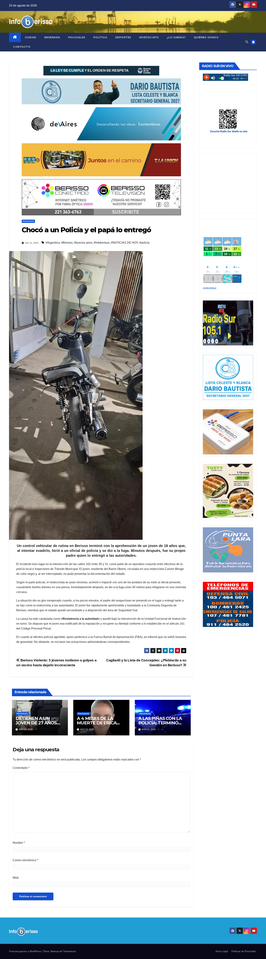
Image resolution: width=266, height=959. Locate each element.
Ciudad (30, 37)
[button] (246, 41)
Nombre (19, 842)
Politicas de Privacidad (243, 951)
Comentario (21, 767)
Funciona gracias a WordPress (25, 951)
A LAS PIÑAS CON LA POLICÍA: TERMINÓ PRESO (160, 723)
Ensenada (52, 37)
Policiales (76, 37)
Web (16, 877)
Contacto (21, 46)
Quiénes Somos (206, 37)
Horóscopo (149, 37)
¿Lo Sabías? (176, 37)
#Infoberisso (101, 242)
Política (100, 37)
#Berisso (67, 242)
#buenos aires (83, 242)
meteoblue (209, 288)
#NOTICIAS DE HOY (124, 242)
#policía (144, 242)
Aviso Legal (222, 951)
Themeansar (69, 951)
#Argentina (53, 242)
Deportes (123, 37)
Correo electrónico (25, 860)
